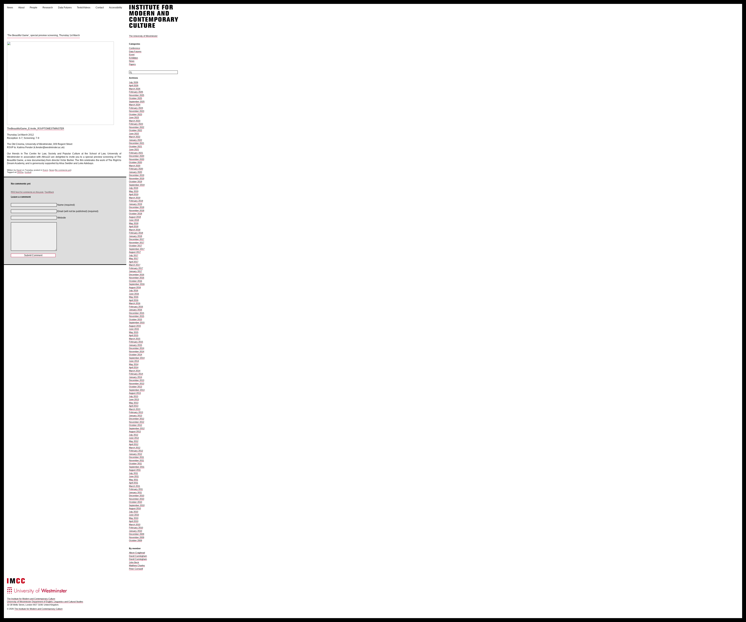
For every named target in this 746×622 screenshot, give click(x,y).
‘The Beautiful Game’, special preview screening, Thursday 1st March (43, 35)
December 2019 (136, 175)
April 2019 (133, 194)
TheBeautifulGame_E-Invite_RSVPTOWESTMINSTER (35, 128)
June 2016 (134, 294)
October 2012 (135, 425)
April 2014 (133, 367)
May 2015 (133, 332)
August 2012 (135, 431)
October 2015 (135, 319)
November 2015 (136, 316)
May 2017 (133, 258)
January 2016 (135, 310)
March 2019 (134, 198)
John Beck (134, 562)
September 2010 (137, 505)
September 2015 (137, 322)
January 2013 (135, 415)
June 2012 (134, 438)
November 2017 (136, 242)
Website (61, 217)
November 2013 (136, 383)
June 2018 (134, 220)
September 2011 (136, 467)
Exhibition (133, 58)
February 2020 (136, 169)
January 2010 (135, 531)
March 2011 (134, 486)
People (33, 7)
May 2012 (133, 441)
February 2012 (136, 451)
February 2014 (136, 374)
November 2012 (136, 422)
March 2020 (134, 165)
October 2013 (135, 386)
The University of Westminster (143, 36)
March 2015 (134, 339)
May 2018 (133, 223)
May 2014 (133, 364)
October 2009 (135, 540)
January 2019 (135, 204)
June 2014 (134, 361)
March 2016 (134, 303)
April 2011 (133, 483)
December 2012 (136, 419)
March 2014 (134, 371)
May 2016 (133, 297)
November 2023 (136, 111)
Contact (100, 7)
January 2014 (135, 377)
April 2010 (133, 521)
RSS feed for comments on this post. (27, 192)
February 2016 (136, 306)
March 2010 (134, 524)
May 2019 (133, 191)
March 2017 (134, 265)
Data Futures (65, 7)
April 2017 (133, 262)
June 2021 (134, 149)
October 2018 (135, 213)
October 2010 (135, 502)
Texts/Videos (83, 7)
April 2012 (133, 444)
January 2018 (135, 236)
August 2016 (135, 287)
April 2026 (133, 85)
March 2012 (134, 447)
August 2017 (135, 252)
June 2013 (134, 399)
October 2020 (135, 162)
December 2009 (136, 534)
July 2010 (133, 512)
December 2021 (136, 143)
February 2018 (136, 233)
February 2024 (136, 108)
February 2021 (136, 153)
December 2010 (136, 495)
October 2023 (135, 114)
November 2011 (136, 460)
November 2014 (136, 351)
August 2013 (135, 393)
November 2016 (136, 278)
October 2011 (135, 463)
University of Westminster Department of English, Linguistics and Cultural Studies (45, 601)
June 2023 (134, 117)
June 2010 (134, 515)
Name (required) (66, 205)
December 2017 (136, 239)
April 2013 (133, 406)
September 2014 (137, 358)
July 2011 (133, 473)
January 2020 (135, 172)
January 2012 (135, 454)
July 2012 (133, 435)
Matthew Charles (137, 565)
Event (45, 170)
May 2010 (133, 518)
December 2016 (136, 274)
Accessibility (115, 7)
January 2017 (135, 271)
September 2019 (137, 185)
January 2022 (135, 140)
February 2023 (136, 124)
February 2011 (136, 489)
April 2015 (133, 335)
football (28, 172)
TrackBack (49, 192)
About (21, 7)
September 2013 (137, 390)
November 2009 (136, 537)
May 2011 (133, 479)
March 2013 (134, 409)
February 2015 (136, 342)
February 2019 (136, 201)
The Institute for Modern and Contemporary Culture (31, 599)
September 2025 (137, 101)
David (19, 170)
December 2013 (136, 380)
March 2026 (134, 89)
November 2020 (136, 159)
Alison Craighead (137, 553)
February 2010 (136, 527)
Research (48, 7)
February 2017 (136, 268)
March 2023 (134, 121)
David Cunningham (138, 556)
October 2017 (135, 245)
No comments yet (63, 170)
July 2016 (133, 290)
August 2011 (135, 470)
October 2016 (135, 281)
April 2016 (133, 300)
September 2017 (137, 249)
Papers (132, 64)
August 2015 (135, 326)
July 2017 (133, 255)
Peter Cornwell (136, 569)
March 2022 (134, 137)
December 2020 (136, 156)
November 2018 (136, 210)
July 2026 (133, 82)
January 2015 (135, 345)
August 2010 (135, 508)
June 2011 (134, 476)
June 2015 (134, 329)
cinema (20, 172)
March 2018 (134, 230)
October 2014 (135, 354)
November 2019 (136, 178)
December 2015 (136, 313)
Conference (134, 48)
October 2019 (135, 181)
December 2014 (136, 348)
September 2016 (137, 284)
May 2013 (133, 403)
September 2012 (137, 428)
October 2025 (135, 98)
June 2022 (134, 133)
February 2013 (136, 412)
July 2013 (133, 396)
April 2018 (133, 226)
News (10, 7)
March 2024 (134, 105)
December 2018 (136, 207)
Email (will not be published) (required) (77, 211)
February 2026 (136, 92)
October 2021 (135, 146)
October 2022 (135, 130)
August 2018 (135, 217)
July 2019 (133, 188)
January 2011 (135, 492)
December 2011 (136, 457)
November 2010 (136, 499)
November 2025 (136, 95)
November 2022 (136, 127)
